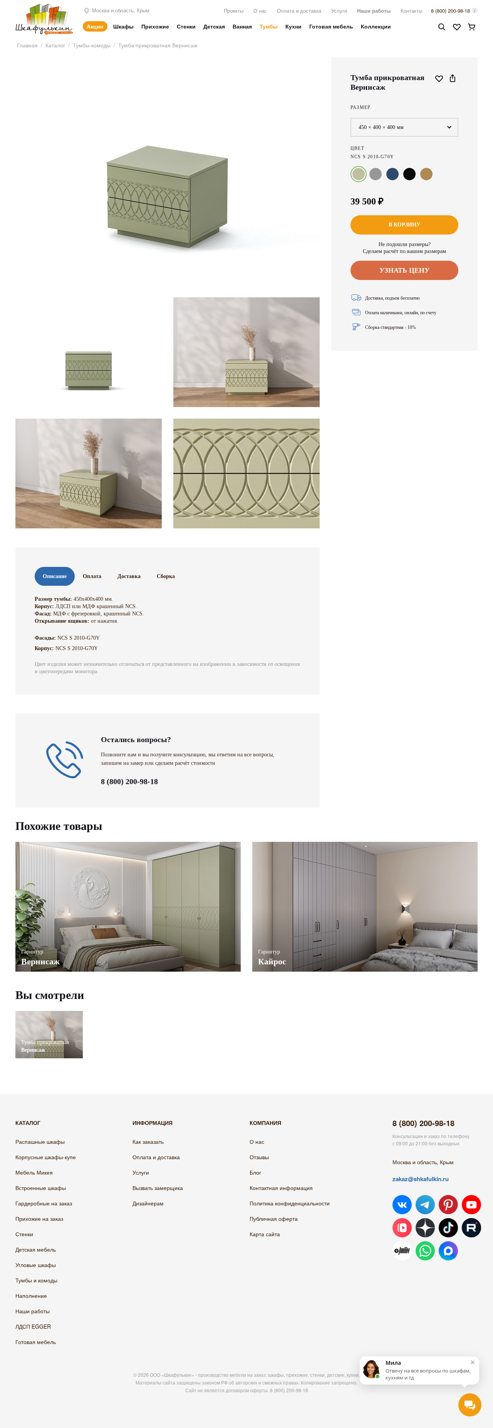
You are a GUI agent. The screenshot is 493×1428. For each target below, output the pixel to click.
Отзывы (259, 1157)
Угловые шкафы (35, 1265)
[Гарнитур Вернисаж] (128, 907)
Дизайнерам (148, 1203)
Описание (55, 576)
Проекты (233, 10)
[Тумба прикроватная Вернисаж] (49, 1014)
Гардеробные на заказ (43, 1203)
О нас (260, 10)
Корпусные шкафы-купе (45, 1157)
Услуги (339, 10)
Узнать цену (404, 270)
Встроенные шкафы (40, 1188)
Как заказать (148, 1141)
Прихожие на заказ (39, 1218)
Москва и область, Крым (120, 10)
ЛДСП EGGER (33, 1326)
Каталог (55, 45)
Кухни (293, 26)
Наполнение (31, 1295)
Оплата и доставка (299, 10)
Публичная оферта (274, 1218)
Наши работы (374, 10)
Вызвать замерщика (157, 1188)
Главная (27, 45)
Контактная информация (281, 1188)
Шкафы (123, 26)
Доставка (129, 576)
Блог (255, 1172)
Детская (214, 26)
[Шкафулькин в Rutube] (471, 1227)
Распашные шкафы (40, 1141)
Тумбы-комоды (92, 45)
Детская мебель (35, 1249)
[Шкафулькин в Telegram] (425, 1204)
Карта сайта (265, 1234)
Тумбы (269, 26)
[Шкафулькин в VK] (402, 1204)
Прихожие (155, 26)
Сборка (166, 576)
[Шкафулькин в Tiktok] (448, 1227)
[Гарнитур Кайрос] (365, 907)
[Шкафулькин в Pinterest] (448, 1204)
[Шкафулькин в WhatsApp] (425, 1250)
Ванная (242, 26)
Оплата (92, 576)
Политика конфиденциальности (290, 1203)
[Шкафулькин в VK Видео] (402, 1227)
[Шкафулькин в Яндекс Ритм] (402, 1250)
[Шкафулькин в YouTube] (471, 1204)
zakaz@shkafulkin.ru (420, 1179)
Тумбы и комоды (36, 1280)
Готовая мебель (331, 26)
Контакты (411, 10)
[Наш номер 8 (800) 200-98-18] (65, 776)
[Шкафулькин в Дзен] (425, 1227)
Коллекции (376, 26)
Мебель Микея (34, 1172)
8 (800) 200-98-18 (450, 10)
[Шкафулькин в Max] (448, 1250)
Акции (95, 26)
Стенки (186, 26)
